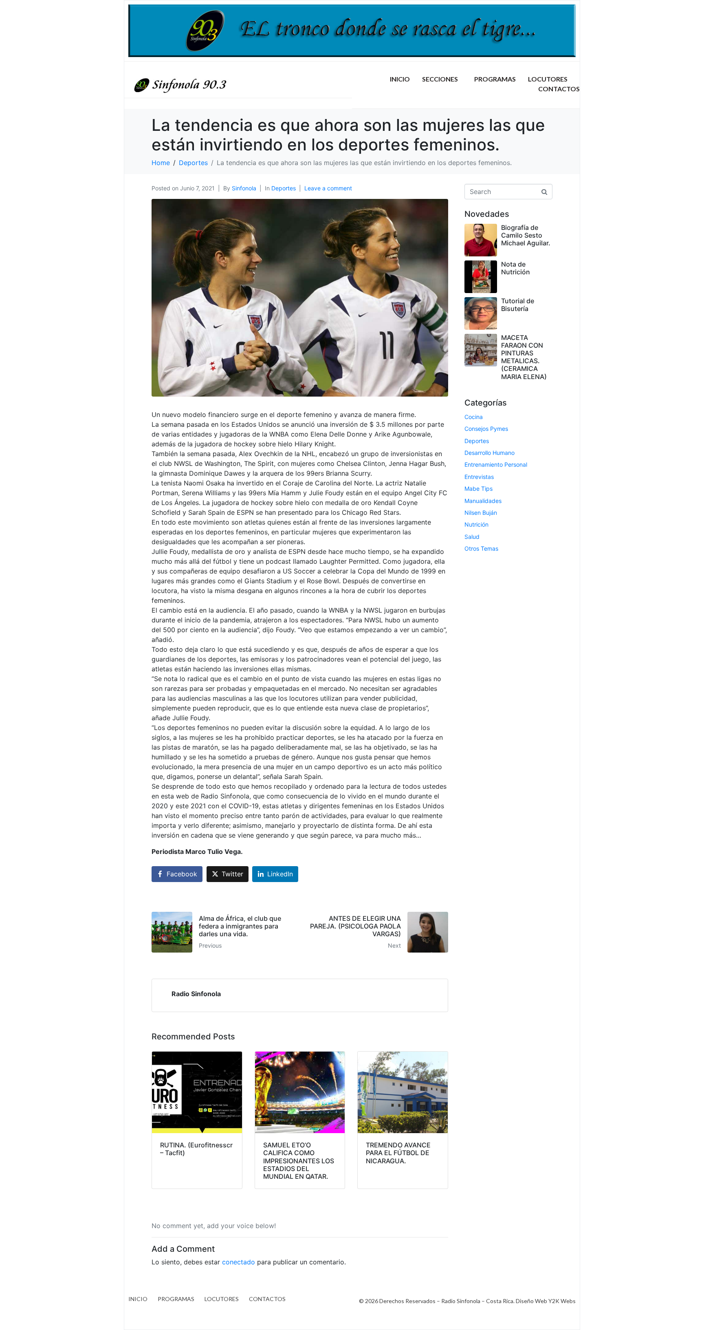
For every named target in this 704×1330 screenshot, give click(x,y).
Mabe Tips (478, 488)
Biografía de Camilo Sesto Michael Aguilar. (525, 235)
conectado (238, 1262)
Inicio (400, 79)
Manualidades (483, 500)
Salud (472, 536)
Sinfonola (244, 188)
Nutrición (476, 524)
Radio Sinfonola (196, 994)
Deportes (283, 188)
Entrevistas (479, 476)
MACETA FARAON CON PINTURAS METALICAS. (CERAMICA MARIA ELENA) (524, 357)
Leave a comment (328, 188)
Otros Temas (481, 548)
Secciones (440, 79)
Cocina (473, 416)
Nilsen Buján (480, 512)
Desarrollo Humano (489, 452)
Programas (495, 79)
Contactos (559, 89)
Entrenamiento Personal (495, 464)
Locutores (548, 79)
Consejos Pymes (486, 428)
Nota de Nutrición (515, 268)
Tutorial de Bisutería (517, 305)
